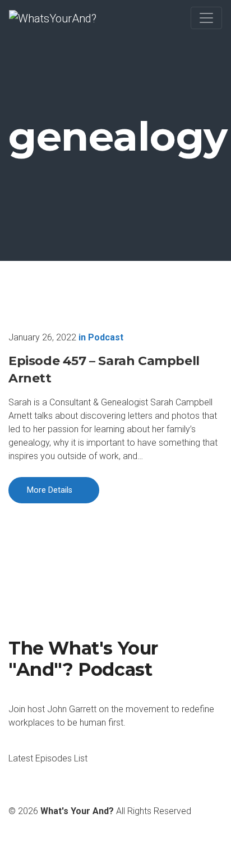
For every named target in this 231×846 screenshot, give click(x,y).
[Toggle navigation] (206, 18)
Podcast (105, 337)
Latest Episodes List (47, 758)
